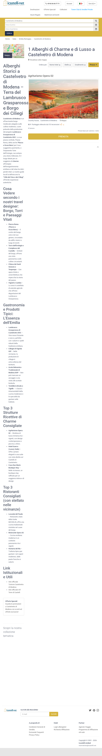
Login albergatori (60, 727)
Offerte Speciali (50, 10)
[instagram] (98, 710)
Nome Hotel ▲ (55, 65)
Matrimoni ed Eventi (51, 15)
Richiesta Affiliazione (61, 730)
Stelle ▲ (68, 65)
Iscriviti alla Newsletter (29, 710)
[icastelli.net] (13, 3)
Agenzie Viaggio (85, 727)
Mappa (63, 120)
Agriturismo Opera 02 (40, 75)
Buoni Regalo (35, 15)
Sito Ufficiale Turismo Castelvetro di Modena (16, 584)
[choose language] (81, 3)
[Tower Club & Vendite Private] (15, 673)
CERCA (9, 33)
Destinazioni (34, 10)
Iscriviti (53, 714)
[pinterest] (94, 710)
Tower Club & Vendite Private (82, 10)
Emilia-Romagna (25, 39)
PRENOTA (63, 136)
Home (7, 39)
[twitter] (90, 710)
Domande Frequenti (36, 732)
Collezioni (63, 10)
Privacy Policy (34, 735)
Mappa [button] (7, 55)
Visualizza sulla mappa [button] (38, 60)
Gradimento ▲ (80, 65)
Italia (14, 39)
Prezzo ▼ (93, 65)
